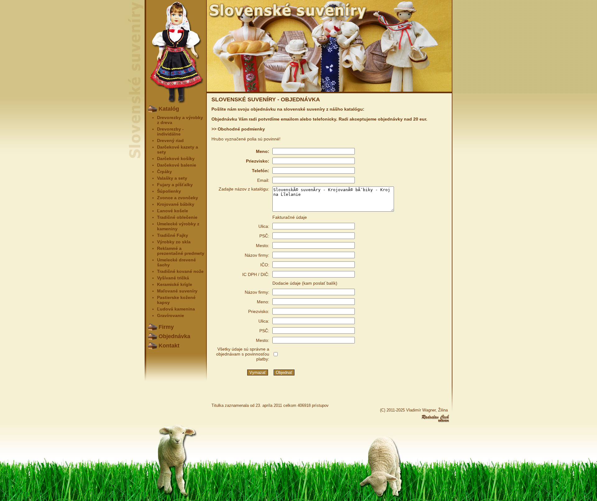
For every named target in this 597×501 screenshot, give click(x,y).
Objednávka (174, 336)
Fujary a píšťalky (175, 184)
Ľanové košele (172, 210)
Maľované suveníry (177, 290)
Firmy (166, 327)
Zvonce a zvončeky (177, 197)
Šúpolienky (169, 191)
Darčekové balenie (176, 165)
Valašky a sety (172, 178)
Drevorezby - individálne (170, 131)
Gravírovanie (170, 315)
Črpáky (164, 171)
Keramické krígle (174, 284)
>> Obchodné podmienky (238, 128)
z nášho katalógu (344, 109)
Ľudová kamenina (176, 308)
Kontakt (169, 345)
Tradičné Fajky (172, 235)
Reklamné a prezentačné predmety (180, 251)
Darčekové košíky (176, 158)
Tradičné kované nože (180, 271)
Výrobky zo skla (174, 241)
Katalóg (169, 109)
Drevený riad (170, 140)
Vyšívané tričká (173, 277)
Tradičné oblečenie (177, 217)
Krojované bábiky (175, 204)
